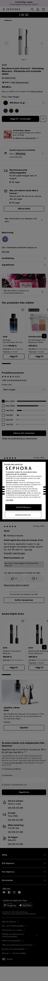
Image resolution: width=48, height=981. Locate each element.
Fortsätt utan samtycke (13, 464)
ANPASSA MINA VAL (23, 515)
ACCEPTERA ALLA (23, 507)
